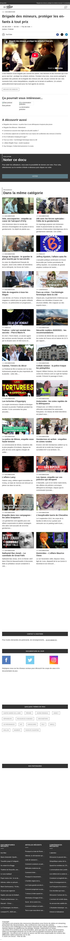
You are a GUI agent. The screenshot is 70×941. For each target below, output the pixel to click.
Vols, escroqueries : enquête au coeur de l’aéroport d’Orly (17, 220)
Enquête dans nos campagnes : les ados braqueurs (17, 516)
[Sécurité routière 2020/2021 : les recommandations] (52, 317)
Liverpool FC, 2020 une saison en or (8, 912)
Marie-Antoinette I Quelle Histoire (9, 857)
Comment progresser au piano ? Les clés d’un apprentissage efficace (35, 890)
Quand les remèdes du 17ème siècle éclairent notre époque (59, 866)
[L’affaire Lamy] (18, 464)
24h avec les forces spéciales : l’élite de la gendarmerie (50, 220)
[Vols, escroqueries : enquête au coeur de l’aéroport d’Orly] (18, 206)
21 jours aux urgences (8, 891)
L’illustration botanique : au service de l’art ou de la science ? (58, 908)
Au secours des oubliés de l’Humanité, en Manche (58, 904)
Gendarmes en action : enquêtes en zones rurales (51, 440)
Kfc (21, 724)
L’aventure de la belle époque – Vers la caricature (59, 899)
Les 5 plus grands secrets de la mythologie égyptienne (34, 885)
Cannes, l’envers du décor (14, 366)
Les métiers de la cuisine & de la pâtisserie (59, 874)
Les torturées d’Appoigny (14, 401)
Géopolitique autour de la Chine (58, 862)
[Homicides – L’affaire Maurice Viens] (52, 540)
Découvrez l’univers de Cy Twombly (58, 895)
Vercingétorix (43, 718)
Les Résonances (9, 724)
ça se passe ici (51, 640)
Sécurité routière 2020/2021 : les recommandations (51, 331)
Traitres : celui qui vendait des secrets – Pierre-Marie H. (16, 331)
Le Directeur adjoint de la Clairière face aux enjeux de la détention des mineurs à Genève (32, 133)
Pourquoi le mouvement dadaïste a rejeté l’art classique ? (33, 877)
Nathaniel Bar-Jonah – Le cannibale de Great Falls (14, 554)
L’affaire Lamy (8, 477)
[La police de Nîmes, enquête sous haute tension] (18, 426)
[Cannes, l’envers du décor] (18, 353)
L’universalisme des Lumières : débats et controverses (59, 870)
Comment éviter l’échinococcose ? (31, 873)
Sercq (52, 724)
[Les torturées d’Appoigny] (18, 388)
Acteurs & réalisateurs (57, 912)
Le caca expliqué (6, 874)
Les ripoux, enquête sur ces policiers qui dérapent (49, 478)
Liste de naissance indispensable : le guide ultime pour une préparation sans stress (35, 860)
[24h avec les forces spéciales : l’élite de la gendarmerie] (52, 206)
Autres (4, 29)
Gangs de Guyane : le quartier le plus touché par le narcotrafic (17, 257)
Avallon (6, 730)
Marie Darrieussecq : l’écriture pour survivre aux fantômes (10, 887)
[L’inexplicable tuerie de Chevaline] (52, 502)
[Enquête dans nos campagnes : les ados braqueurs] (18, 502)
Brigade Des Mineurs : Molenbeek (15, 127)
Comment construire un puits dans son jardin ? (34, 864)
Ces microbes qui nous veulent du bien (57, 891)
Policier (11, 29)
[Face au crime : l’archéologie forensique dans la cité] (52, 279)
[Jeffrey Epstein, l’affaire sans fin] (52, 243)
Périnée (28, 713)
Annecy (56, 713)
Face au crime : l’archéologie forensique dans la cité (20, 140)
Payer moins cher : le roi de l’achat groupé (9, 878)
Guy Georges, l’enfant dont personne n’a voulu (19, 146)
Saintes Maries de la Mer (12, 713)
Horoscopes (32, 724)
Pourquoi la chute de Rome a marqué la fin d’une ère (34, 852)
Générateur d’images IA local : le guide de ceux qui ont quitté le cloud (35, 898)
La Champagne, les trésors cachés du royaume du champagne (9, 908)
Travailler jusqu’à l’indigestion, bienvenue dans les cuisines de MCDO (10, 862)
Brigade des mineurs (10, 89)
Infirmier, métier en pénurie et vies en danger (10, 883)
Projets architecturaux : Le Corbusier (9, 899)
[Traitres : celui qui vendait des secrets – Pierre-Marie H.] (18, 317)
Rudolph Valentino (32, 730)
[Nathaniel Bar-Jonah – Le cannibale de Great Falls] (18, 540)
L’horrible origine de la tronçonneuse (32, 881)
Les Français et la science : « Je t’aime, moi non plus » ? (59, 887)
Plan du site (21, 936)
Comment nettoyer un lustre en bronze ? (34, 906)
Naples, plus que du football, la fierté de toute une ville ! (10, 895)
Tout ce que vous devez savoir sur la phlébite (35, 911)
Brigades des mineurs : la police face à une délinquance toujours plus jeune (28, 124)
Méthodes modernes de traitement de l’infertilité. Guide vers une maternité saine (35, 868)
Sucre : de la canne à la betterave (32, 902)
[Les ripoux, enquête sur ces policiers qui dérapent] (52, 464)
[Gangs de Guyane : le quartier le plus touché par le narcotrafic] (18, 243)
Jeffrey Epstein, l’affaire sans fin (51, 256)
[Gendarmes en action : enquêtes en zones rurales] (52, 426)
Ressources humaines (25, 718)
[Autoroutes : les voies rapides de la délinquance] (52, 388)
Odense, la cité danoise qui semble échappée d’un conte (34, 856)
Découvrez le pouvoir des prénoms (58, 857)
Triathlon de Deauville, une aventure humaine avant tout (10, 870)
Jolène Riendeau (42, 713)
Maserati (17, 730)
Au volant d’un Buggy (7, 865)
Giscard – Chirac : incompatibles (6, 904)
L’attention (53, 853)
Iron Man (3, 853)
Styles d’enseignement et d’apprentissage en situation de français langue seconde (59, 883)
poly (43, 724)
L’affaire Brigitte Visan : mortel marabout (16, 143)
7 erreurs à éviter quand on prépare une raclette (33, 894)
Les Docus (12, 936)
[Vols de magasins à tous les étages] (18, 279)
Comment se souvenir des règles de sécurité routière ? (21, 130)
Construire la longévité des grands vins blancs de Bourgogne (58, 878)
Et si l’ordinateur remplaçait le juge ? (15, 137)
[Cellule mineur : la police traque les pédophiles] (52, 353)
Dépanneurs (7, 718)
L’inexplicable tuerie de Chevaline (52, 515)
